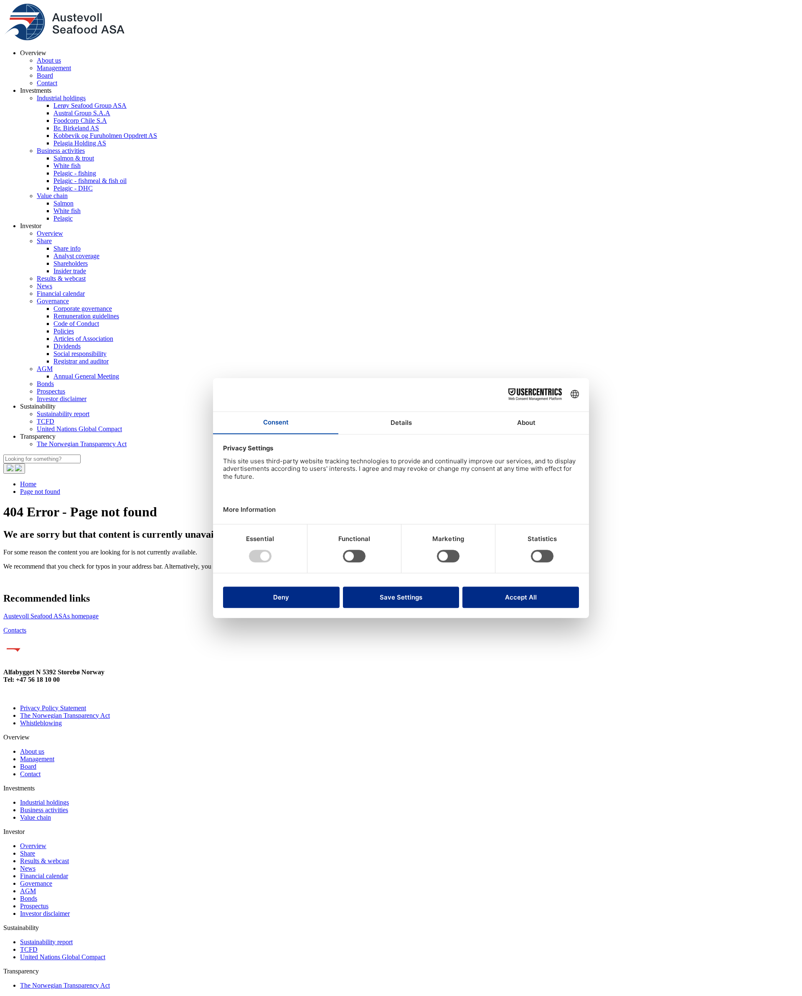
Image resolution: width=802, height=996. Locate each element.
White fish (67, 165)
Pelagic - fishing (74, 173)
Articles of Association (83, 338)
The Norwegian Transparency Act (82, 443)
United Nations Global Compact (79, 428)
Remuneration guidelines (86, 316)
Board (45, 75)
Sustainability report (63, 413)
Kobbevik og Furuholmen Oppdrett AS (105, 135)
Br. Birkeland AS (76, 128)
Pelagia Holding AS (79, 143)
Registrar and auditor (81, 361)
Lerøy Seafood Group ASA (90, 105)
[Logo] (63, 38)
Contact (47, 82)
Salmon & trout (73, 158)
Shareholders (70, 263)
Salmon (63, 203)
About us (49, 60)
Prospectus (51, 391)
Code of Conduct (76, 323)
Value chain (52, 195)
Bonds (45, 383)
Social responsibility (80, 353)
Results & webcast (61, 278)
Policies (63, 331)
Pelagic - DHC (73, 188)
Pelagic (63, 218)
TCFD (45, 421)
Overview (50, 233)
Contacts (14, 630)
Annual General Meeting (86, 376)
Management (54, 67)
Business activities (61, 150)
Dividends (67, 346)
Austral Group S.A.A (81, 113)
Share (44, 240)
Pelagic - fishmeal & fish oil (90, 180)
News (44, 286)
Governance (53, 301)
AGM (45, 368)
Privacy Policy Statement (53, 707)
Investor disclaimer (61, 398)
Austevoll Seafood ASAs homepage (51, 616)
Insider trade (69, 270)
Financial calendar (61, 293)
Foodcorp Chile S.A (80, 120)
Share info (67, 248)
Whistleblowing (41, 723)
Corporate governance (82, 308)
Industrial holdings (61, 98)
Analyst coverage (76, 255)
